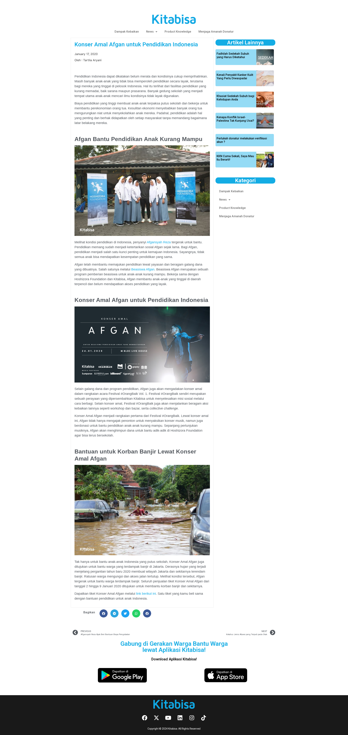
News (150, 31)
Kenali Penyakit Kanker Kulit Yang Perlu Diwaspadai (235, 76)
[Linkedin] (180, 717)
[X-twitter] (156, 717)
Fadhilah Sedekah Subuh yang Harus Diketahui (233, 55)
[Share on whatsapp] (136, 613)
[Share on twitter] (125, 613)
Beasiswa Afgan (142, 269)
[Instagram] (191, 717)
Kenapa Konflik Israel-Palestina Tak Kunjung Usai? (235, 119)
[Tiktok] (203, 717)
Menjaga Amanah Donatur (216, 31)
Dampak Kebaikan (127, 31)
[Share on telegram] (114, 613)
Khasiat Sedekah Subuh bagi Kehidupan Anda (235, 97)
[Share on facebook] (104, 613)
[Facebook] (144, 717)
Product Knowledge (178, 31)
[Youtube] (168, 717)
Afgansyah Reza (159, 242)
